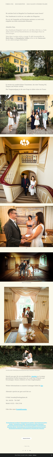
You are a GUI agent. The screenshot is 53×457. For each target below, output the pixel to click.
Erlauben (30, 455)
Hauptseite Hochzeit (26, 438)
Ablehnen (34, 455)
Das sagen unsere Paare (37, 4)
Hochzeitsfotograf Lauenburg (27, 422)
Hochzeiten (20, 4)
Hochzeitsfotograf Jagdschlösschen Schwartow (33, 428)
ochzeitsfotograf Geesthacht (13, 422)
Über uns (9, 4)
